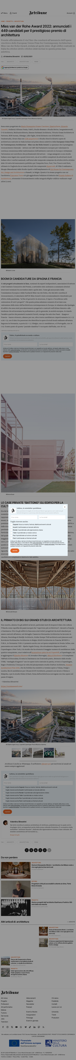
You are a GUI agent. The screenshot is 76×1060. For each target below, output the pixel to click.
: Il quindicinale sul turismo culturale (25, 535)
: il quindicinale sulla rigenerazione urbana (28, 530)
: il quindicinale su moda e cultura (25, 533)
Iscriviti (15, 550)
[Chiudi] (65, 507)
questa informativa (50, 544)
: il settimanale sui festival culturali (24, 538)
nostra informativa (37, 542)
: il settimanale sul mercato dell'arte (26, 527)
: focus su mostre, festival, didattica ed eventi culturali (32, 524)
